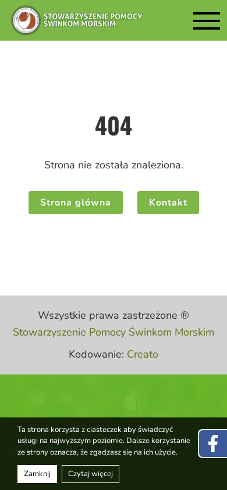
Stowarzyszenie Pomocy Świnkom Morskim (113, 332)
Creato (142, 354)
